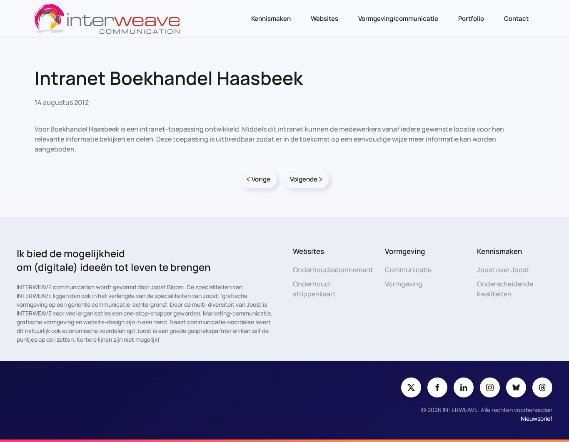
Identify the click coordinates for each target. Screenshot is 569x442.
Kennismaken (271, 18)
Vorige (261, 179)
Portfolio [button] (471, 18)
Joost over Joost (503, 269)
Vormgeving (403, 283)
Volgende (303, 179)
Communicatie (408, 269)
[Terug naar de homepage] (107, 18)
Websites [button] (324, 18)
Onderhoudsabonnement (333, 269)
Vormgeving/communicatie (398, 18)
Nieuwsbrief (536, 418)
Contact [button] (516, 18)
